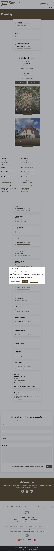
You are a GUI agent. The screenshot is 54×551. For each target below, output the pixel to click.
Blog (43, 507)
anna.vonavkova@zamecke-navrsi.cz (24, 368)
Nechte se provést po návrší (27, 173)
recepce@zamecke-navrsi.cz (34, 549)
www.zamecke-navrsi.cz (27, 70)
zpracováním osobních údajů (36, 466)
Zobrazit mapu (27, 114)
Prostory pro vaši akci (26, 164)
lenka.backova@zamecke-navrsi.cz (23, 244)
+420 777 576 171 (24, 366)
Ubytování (10, 507)
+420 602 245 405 (5, 171)
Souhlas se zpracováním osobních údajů (35, 528)
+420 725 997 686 (24, 321)
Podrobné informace (28, 277)
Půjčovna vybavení (32, 526)
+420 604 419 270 (24, 334)
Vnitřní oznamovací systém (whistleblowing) (27, 529)
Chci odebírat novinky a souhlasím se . (27, 466)
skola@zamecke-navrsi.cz (27, 179)
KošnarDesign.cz (24, 521)
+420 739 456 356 (24, 35)
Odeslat (48, 466)
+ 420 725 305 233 (24, 310)
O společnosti (21, 82)
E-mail (4, 431)
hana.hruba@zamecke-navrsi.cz (23, 356)
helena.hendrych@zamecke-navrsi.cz (24, 48)
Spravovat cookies (33, 282)
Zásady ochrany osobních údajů (43, 526)
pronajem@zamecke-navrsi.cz (28, 161)
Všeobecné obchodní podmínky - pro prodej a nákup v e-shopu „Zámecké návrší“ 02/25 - (27, 531)
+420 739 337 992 (23, 549)
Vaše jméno (5, 425)
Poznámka (4, 445)
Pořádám (18, 507)
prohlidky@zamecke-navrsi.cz (28, 170)
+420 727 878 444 (24, 46)
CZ (50, 4)
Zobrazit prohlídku (27, 146)
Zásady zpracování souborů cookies (18, 528)
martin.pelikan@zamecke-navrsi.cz (23, 289)
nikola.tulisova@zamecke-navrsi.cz (23, 36)
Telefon (4, 438)
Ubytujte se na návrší (6, 164)
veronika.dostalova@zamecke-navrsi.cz (24, 323)
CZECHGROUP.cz (36, 521)
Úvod (2, 507)
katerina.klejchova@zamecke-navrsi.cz (24, 266)
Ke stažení (33, 82)
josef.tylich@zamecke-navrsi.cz (22, 300)
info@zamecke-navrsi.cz (27, 68)
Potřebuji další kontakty (18, 399)
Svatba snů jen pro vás (6, 173)
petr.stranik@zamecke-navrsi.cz (23, 311)
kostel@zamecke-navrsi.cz (27, 188)
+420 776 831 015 (24, 355)
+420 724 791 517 (24, 265)
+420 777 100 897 (24, 208)
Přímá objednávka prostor (21, 526)
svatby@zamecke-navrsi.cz (7, 170)
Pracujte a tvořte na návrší (7, 182)
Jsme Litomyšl (35, 507)
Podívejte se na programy (27, 182)
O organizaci (12, 526)
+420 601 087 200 (24, 287)
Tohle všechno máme (6, 191)
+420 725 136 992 (24, 298)
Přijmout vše (25, 281)
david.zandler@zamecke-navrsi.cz (23, 210)
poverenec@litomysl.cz (20, 380)
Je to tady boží (24, 191)
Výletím (26, 507)
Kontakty (50, 507)
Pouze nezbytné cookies (15, 281)
